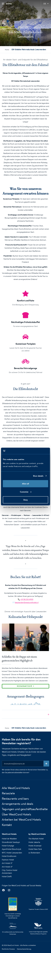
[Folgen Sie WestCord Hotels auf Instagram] (9, 890)
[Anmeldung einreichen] (46, 764)
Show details (38, 475)
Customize (24, 491)
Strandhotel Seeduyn (11, 842)
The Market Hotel (36, 838)
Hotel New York (35, 849)
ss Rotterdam (34, 852)
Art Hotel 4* (7, 866)
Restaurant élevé (24, 686)
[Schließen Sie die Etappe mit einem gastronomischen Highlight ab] (25, 637)
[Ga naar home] (25, 18)
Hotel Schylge (8, 845)
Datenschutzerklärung (24, 949)
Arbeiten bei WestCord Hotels (21, 819)
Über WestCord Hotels (16, 814)
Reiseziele (8, 793)
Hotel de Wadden (9, 838)
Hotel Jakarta (34, 842)
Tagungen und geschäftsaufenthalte (25, 809)
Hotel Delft (7, 876)
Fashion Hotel (8, 859)
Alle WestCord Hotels (16, 788)
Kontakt (7, 825)
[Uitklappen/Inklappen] (25, 714)
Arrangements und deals (17, 804)
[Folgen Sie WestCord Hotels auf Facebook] (3, 890)
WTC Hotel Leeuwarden (12, 852)
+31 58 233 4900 (26, 599)
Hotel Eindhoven (9, 856)
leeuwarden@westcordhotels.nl (26, 602)
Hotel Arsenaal (34, 845)
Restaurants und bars (15, 798)
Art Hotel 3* (7, 863)
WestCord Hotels (13, 945)
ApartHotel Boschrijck (11, 849)
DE (44, 3)
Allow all (25, 483)
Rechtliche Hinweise (8, 949)
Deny (25, 500)
